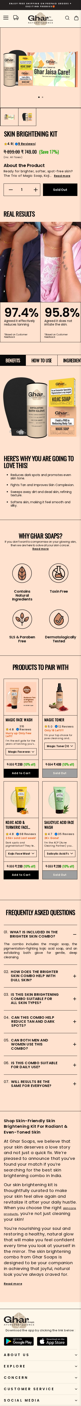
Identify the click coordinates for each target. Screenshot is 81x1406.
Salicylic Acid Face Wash (59, 825)
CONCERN (16, 1377)
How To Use (42, 360)
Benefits (13, 360)
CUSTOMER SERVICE (29, 1389)
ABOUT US (16, 1354)
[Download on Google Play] (19, 1341)
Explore (15, 1366)
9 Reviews (26, 144)
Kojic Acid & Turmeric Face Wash (17, 825)
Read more (62, 176)
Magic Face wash (19, 719)
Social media (22, 1400)
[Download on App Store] (52, 1341)
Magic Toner (54, 719)
